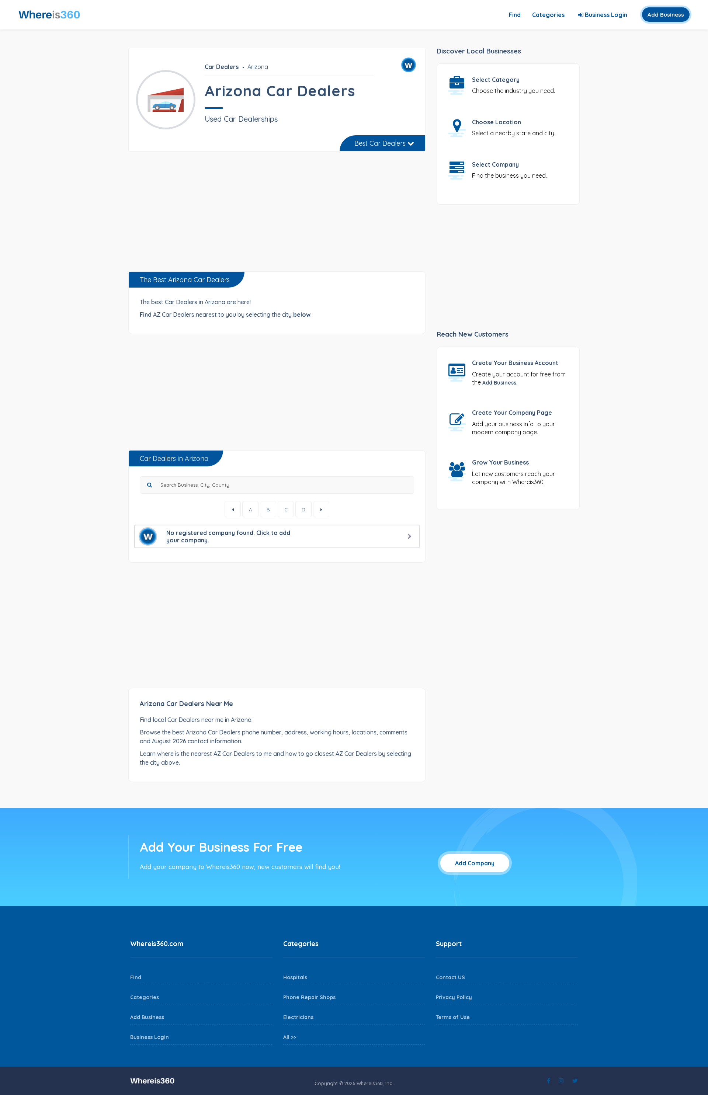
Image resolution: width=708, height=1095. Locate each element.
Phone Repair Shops (309, 997)
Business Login (605, 14)
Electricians (298, 1017)
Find (515, 14)
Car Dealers (222, 66)
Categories (548, 14)
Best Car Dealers (380, 143)
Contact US (450, 977)
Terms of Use (453, 1017)
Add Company (474, 863)
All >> (289, 1037)
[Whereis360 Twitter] (575, 1080)
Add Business (666, 14)
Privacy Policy (454, 997)
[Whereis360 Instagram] (561, 1080)
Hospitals (295, 977)
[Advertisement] (277, 214)
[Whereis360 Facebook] (548, 1080)
